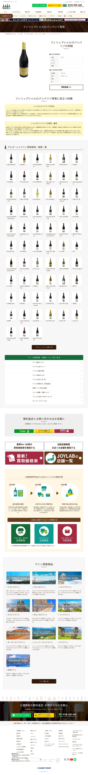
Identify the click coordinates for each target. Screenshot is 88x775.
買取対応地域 (19, 738)
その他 (70, 16)
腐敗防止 (74, 741)
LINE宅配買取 (47, 736)
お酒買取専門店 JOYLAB (10, 34)
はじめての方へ (16, 12)
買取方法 (49, 12)
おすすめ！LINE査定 (39, 5)
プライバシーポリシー (64, 744)
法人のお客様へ (68, 1)
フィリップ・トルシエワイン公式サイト (49, 744)
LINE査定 (46, 733)
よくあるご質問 (71, 12)
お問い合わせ (62, 738)
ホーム (5, 12)
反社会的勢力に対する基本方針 (77, 735)
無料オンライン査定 (55, 5)
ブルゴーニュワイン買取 (40, 34)
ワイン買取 (19, 34)
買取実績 (60, 12)
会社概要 (61, 730)
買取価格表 (38, 12)
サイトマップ (62, 741)
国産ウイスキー (43, 16)
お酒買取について (20, 730)
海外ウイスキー (33, 16)
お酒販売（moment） (80, 1)
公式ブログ (61, 736)
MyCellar (46, 741)
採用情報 (61, 733)
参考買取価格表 (20, 749)
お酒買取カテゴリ (6, 16)
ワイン (16, 16)
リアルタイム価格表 (21, 746)
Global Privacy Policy (64, 746)
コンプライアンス (76, 739)
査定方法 (27, 12)
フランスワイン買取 (28, 34)
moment (46, 738)
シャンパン (23, 16)
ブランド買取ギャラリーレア (77, 749)
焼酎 (65, 16)
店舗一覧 (82, 12)
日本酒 (59, 16)
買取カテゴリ (34, 730)
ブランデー (52, 16)
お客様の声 (19, 744)
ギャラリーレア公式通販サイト (77, 753)
